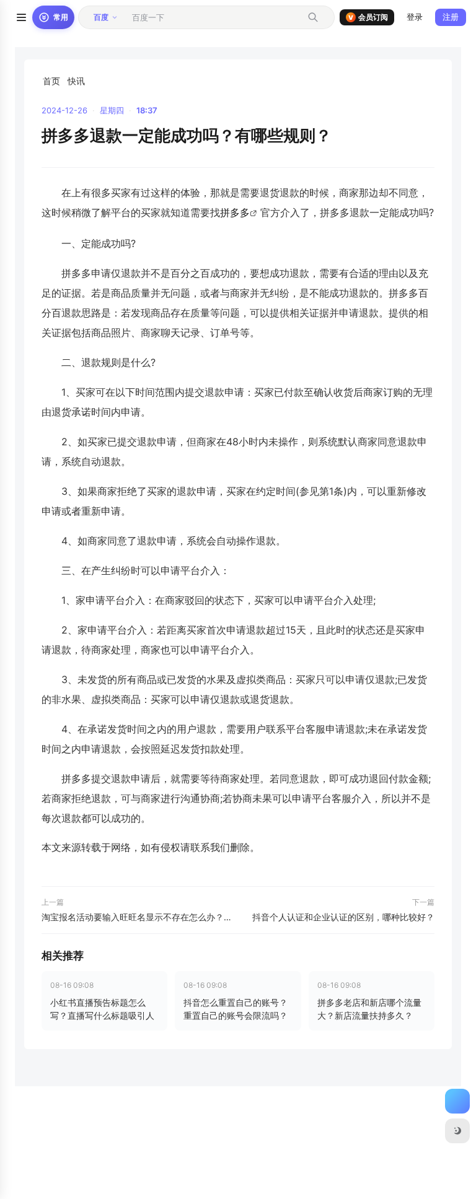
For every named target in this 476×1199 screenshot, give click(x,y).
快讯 (76, 81)
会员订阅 (368, 17)
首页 (51, 81)
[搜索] (313, 17)
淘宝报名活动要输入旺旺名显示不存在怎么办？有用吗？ (137, 917)
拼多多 (235, 212)
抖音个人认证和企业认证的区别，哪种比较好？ (343, 917)
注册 (451, 17)
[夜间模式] (457, 1130)
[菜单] (21, 17)
